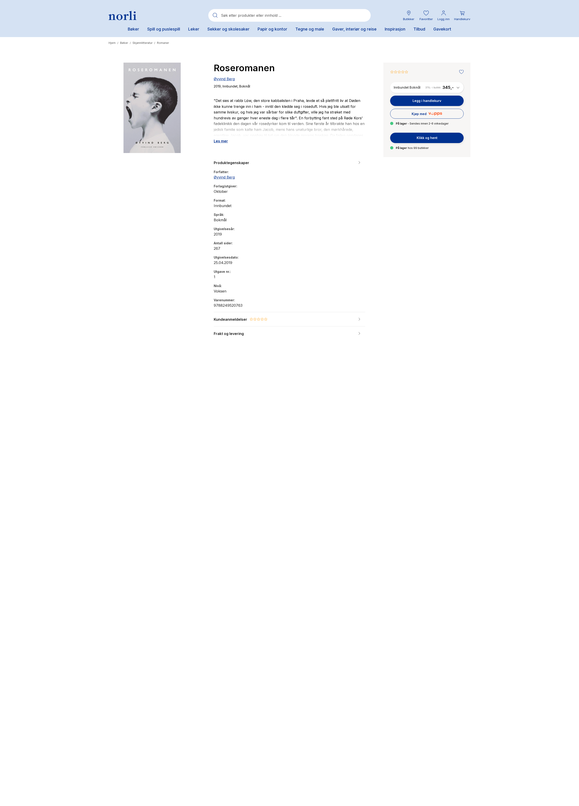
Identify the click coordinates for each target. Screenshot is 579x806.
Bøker (124, 43)
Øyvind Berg (224, 79)
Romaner (163, 43)
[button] (426, 15)
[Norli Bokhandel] (122, 15)
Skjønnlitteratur (142, 43)
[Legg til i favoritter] (460, 72)
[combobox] (289, 15)
